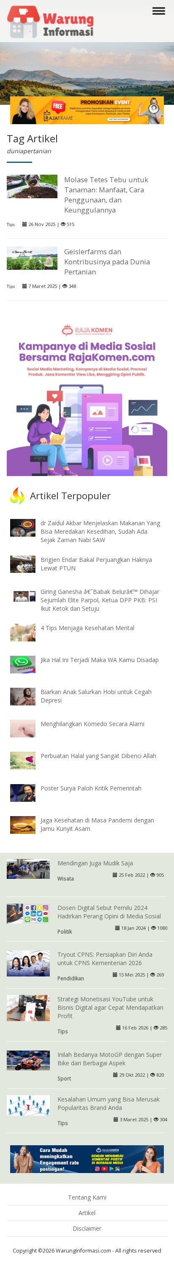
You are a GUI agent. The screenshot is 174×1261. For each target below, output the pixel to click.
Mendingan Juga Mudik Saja (95, 863)
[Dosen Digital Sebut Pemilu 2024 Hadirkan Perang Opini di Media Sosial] (28, 913)
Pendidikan (70, 978)
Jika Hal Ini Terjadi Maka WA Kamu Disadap (100, 660)
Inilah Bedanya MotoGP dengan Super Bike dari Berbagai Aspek (109, 1059)
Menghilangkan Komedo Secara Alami (92, 724)
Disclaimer (87, 1228)
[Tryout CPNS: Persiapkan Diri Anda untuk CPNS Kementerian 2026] (28, 964)
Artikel (87, 1213)
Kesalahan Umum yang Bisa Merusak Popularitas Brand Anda (108, 1103)
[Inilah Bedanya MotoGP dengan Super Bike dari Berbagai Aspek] (28, 1060)
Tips (11, 224)
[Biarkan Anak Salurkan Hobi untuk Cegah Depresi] (29, 696)
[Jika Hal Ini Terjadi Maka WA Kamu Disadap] (29, 664)
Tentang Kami (87, 1197)
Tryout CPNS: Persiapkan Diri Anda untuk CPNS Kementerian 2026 (104, 958)
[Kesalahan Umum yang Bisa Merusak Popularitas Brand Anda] (28, 1105)
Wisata (65, 878)
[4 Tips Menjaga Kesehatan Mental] (29, 632)
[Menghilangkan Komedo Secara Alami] (29, 728)
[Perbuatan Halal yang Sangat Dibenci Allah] (29, 760)
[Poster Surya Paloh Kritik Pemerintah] (29, 792)
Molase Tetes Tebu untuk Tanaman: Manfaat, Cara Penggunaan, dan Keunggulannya (106, 195)
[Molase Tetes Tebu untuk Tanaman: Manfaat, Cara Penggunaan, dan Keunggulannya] (32, 185)
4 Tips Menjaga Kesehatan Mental (87, 628)
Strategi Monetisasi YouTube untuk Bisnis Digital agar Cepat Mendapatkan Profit (110, 1007)
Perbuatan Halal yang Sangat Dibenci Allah (98, 756)
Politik (64, 931)
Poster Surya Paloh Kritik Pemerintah (91, 788)
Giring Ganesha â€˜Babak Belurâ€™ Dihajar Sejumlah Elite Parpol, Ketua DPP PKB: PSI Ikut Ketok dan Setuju (100, 600)
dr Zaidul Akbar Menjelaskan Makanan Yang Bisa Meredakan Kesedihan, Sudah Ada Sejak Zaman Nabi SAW (100, 531)
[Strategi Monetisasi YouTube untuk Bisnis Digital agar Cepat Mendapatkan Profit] (28, 1009)
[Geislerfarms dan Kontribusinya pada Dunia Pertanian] (32, 257)
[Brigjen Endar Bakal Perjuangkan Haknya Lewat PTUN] (29, 563)
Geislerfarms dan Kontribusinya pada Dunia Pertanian (107, 262)
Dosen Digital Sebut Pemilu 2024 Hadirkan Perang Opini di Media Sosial (109, 912)
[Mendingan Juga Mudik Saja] (28, 868)
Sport (64, 1078)
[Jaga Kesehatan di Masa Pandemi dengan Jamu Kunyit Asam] (29, 824)
